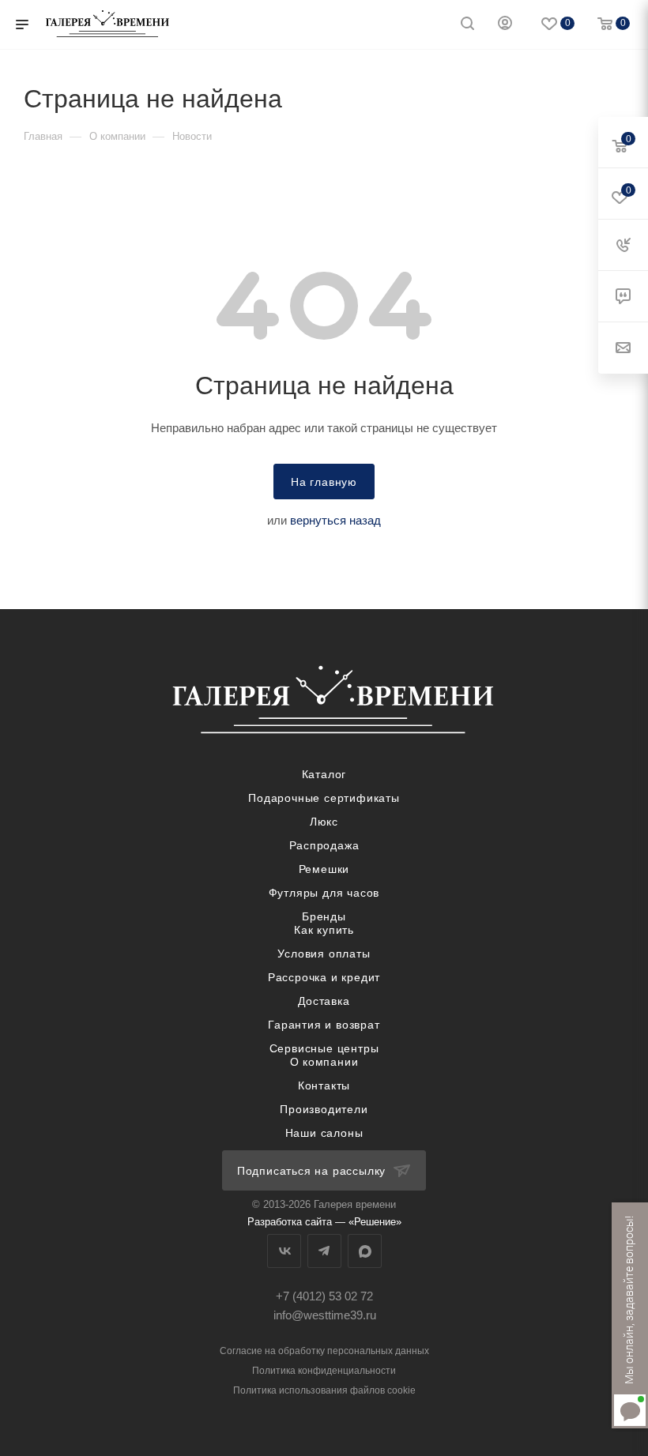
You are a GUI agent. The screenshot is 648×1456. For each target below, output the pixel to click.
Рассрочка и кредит (324, 977)
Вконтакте (284, 1251)
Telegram (324, 1251)
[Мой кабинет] (505, 25)
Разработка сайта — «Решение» (324, 1222)
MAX (365, 1251)
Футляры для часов (324, 892)
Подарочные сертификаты (324, 798)
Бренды (324, 916)
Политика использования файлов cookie (324, 1390)
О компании (324, 1061)
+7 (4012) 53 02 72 (324, 1296)
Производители (323, 1109)
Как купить (324, 930)
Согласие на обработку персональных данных (324, 1350)
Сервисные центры (324, 1048)
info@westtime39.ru (324, 1315)
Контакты (324, 1085)
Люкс (324, 821)
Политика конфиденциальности (324, 1370)
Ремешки (324, 869)
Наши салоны (324, 1133)
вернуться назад (335, 520)
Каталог (324, 774)
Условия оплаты (323, 953)
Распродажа (324, 845)
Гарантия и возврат (323, 1024)
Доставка (323, 1001)
